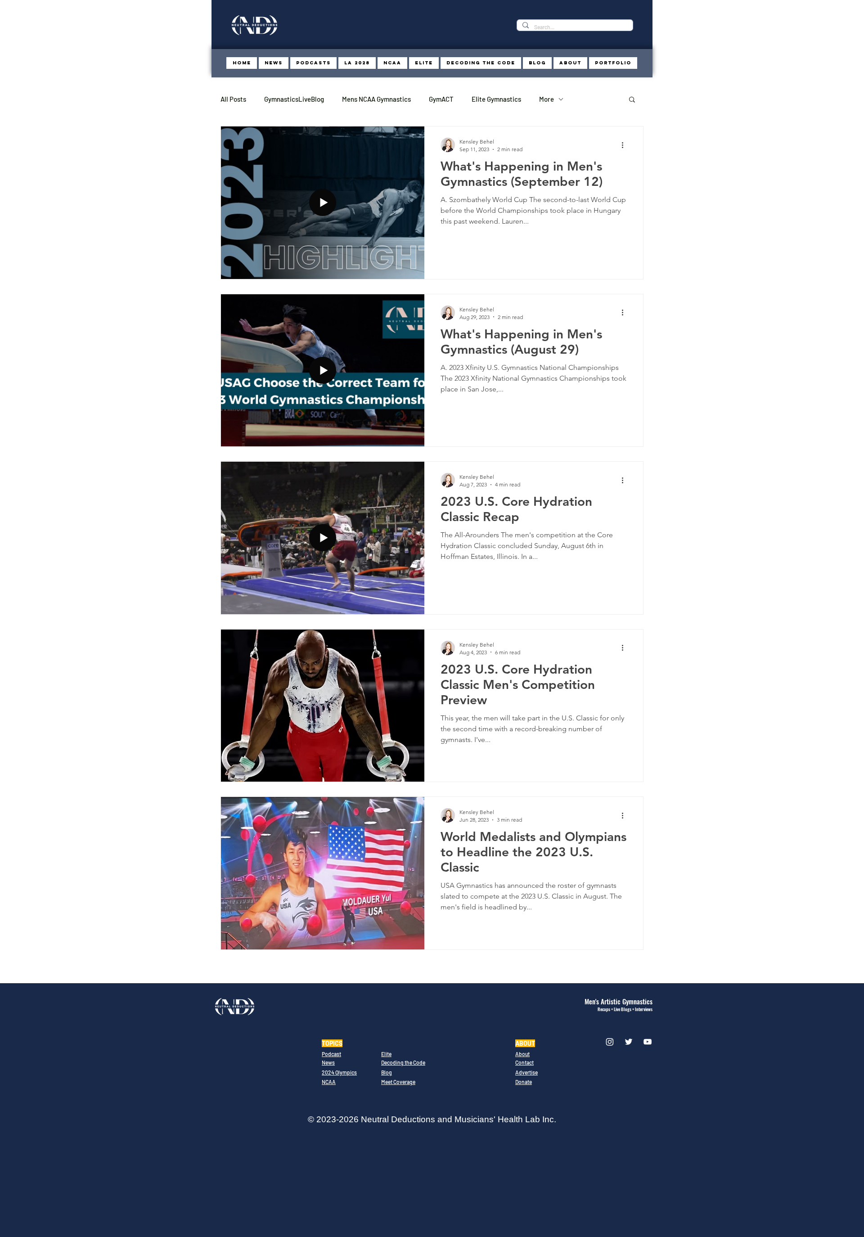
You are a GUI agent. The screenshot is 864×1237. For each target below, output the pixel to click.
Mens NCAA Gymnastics (376, 99)
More (546, 99)
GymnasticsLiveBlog (294, 99)
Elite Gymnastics (496, 99)
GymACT (441, 99)
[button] (632, 100)
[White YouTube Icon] (647, 1042)
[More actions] (625, 144)
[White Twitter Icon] (629, 1042)
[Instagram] (610, 1042)
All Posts (233, 99)
